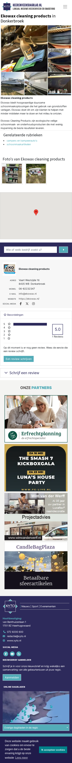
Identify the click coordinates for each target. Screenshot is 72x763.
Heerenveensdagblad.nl (27, 5)
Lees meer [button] (21, 757)
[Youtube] (12, 604)
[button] (36, 212)
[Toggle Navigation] (65, 6)
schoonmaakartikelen (19, 144)
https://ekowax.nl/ (29, 298)
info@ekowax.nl (28, 293)
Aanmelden (12, 628)
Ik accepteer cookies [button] (53, 749)
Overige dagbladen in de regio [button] (21, 678)
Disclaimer (9, 695)
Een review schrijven (19, 359)
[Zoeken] (63, 250)
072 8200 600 (15, 583)
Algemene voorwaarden (15, 689)
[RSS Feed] (19, 604)
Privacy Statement (13, 701)
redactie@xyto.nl (16, 587)
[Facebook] (6, 604)
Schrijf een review (24, 372)
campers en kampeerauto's (22, 140)
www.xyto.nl (14, 591)
